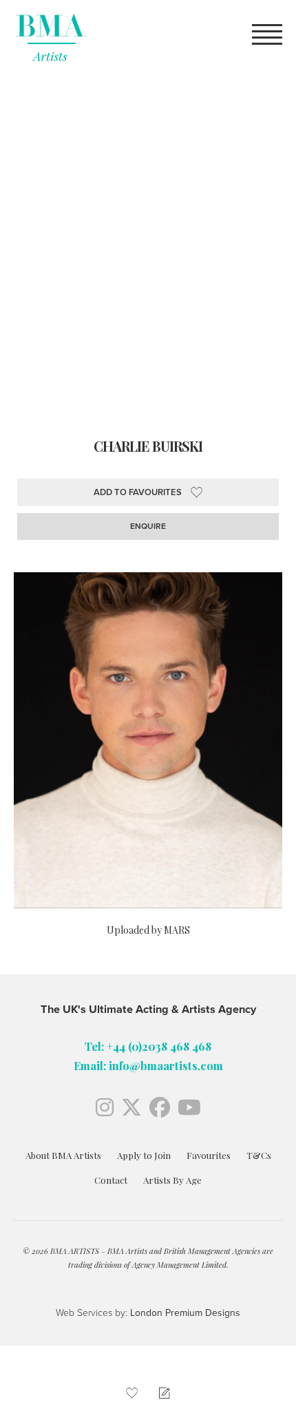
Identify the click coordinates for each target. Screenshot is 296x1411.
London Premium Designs (183, 1313)
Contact (110, 1180)
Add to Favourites (138, 492)
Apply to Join (144, 1155)
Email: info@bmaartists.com (148, 1065)
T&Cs (258, 1155)
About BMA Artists (63, 1155)
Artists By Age (172, 1180)
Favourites (209, 1155)
